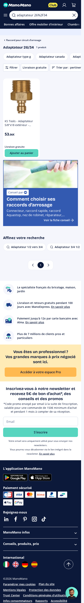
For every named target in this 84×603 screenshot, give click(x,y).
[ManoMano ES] (34, 564)
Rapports (41, 601)
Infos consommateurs (17, 601)
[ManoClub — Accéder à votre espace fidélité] (53, 5)
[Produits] (5, 15)
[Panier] (73, 5)
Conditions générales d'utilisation (45, 595)
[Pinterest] (25, 519)
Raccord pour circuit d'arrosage (23, 40)
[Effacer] (74, 15)
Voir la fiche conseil (57, 220)
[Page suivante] (48, 265)
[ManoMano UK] (16, 564)
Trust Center (11, 595)
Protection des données (45, 590)
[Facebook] (16, 519)
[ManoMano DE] (25, 564)
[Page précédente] (33, 265)
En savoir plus (47, 453)
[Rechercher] (13, 15)
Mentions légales (14, 590)
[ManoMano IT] (6, 564)
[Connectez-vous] (64, 5)
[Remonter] (68, 564)
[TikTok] (44, 519)
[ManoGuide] (71, 593)
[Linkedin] (6, 519)
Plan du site (47, 584)
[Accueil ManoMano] (24, 5)
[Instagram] (34, 519)
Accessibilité (59, 601)
